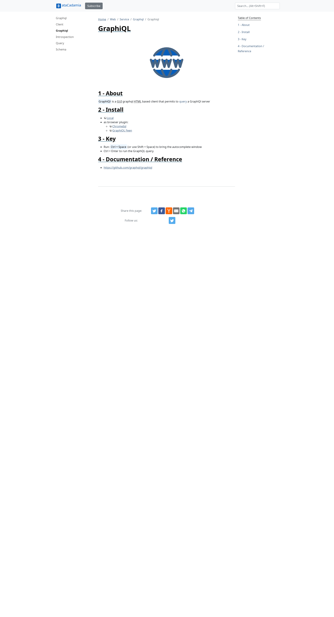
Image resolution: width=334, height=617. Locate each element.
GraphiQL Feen (122, 130)
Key (244, 39)
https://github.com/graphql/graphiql (128, 167)
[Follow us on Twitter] (172, 220)
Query (60, 43)
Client (59, 24)
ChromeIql (119, 126)
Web (113, 19)
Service (124, 19)
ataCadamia (71, 5)
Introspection (65, 37)
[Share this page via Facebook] (161, 210)
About (246, 25)
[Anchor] (125, 93)
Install (246, 32)
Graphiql (62, 31)
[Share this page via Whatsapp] (183, 210)
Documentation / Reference (251, 48)
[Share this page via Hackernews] (169, 210)
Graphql (61, 18)
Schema (61, 49)
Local (110, 118)
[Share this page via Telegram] (191, 210)
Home (102, 19)
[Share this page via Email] (176, 210)
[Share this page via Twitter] (154, 210)
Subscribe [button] (93, 6)
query (183, 101)
